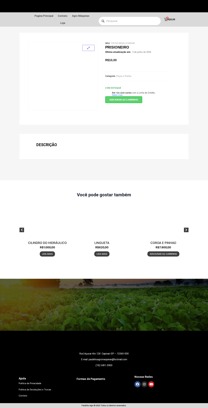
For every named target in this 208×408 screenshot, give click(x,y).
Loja (62, 22)
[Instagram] (144, 384)
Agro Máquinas (80, 15)
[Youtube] (151, 384)
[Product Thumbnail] (88, 48)
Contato (62, 15)
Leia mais (47, 254)
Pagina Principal (44, 15)
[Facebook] (137, 384)
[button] (81, 15)
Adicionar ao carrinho (123, 99)
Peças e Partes (123, 76)
